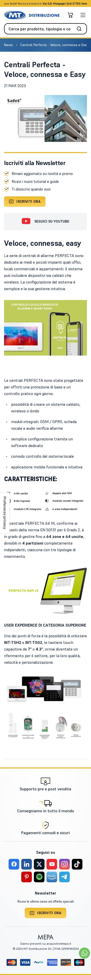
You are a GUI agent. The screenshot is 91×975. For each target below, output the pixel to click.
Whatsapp (73, 3)
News (9, 45)
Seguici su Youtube (51, 221)
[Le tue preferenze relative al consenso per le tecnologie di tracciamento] (5, 512)
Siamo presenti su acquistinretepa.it (45, 943)
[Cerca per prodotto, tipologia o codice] (80, 29)
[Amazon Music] (52, 877)
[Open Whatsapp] (84, 953)
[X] (39, 864)
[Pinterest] (26, 877)
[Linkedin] (26, 864)
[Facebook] (14, 864)
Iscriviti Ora (28, 201)
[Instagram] (64, 864)
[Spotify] (39, 877)
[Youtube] (52, 864)
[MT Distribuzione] (31, 15)
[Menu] (83, 15)
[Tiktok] (77, 864)
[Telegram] (64, 877)
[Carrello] (70, 15)
